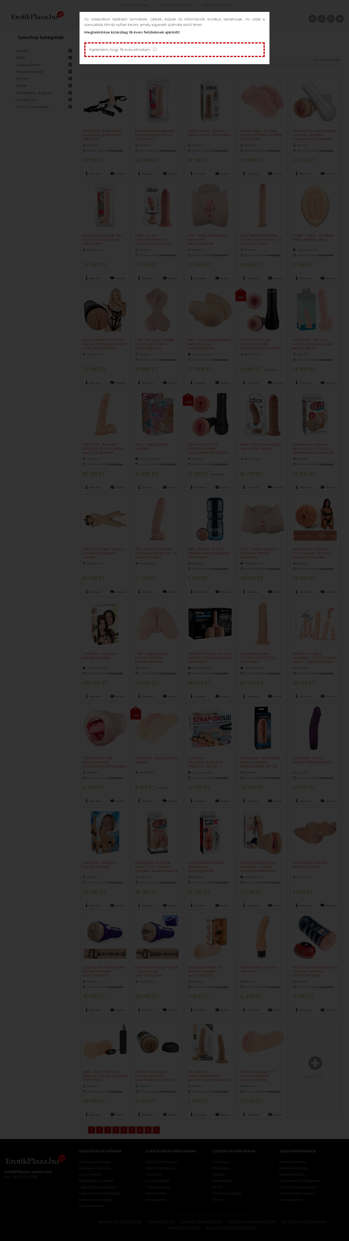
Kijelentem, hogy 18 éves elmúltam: (120, 49)
